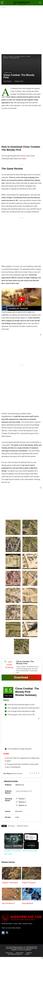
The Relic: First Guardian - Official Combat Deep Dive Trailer (13, 836)
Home (5, 56)
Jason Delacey (8, 81)
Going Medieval (27, 903)
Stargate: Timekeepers (10, 882)
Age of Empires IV (8, 903)
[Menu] (2, 2)
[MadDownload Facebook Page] (3, 932)
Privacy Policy (20, 953)
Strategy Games (20, 56)
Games (10, 56)
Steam (23, 156)
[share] (19, 835)
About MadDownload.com (15, 954)
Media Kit (29, 953)
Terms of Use (9, 953)
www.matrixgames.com (24, 791)
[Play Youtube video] (22, 299)
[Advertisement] (21, 29)
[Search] (40, 2)
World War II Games (22, 826)
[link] (8, 837)
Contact (27, 954)
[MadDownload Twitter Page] (6, 932)
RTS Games (11, 826)
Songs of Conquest (29, 882)
